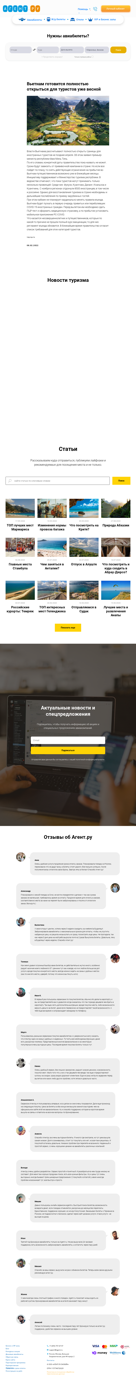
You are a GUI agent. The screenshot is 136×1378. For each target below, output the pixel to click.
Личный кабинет (115, 8)
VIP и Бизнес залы (105, 19)
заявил (87, 155)
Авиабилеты (34, 19)
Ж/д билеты (58, 19)
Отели (80, 19)
